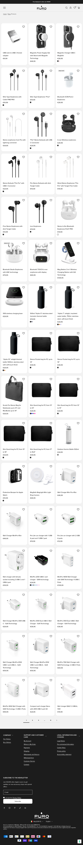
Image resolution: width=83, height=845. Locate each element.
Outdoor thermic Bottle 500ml (68, 449)
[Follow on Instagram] (10, 808)
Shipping (26, 751)
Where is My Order (30, 744)
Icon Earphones (35, 226)
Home (5, 14)
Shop (9, 14)
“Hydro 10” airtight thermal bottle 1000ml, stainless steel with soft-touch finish (13, 362)
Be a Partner (7, 742)
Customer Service (29, 761)
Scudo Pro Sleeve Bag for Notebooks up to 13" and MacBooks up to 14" (12, 408)
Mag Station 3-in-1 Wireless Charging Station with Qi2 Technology (67, 272)
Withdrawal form (29, 758)
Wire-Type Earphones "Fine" (40, 97)
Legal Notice (61, 741)
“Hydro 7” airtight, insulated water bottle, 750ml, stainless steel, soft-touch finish (67, 316)
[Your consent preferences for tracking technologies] (79, 841)
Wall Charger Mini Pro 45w (66, 492)
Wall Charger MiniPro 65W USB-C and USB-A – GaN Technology (12, 665)
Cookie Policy (61, 748)
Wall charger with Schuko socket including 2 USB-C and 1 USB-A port (14, 579)
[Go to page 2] (57, 720)
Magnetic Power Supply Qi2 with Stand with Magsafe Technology (40, 55)
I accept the (13, 798)
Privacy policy (61, 751)
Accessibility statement (64, 754)
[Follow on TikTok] (20, 808)
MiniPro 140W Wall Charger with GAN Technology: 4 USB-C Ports (68, 579)
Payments (27, 748)
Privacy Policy (17, 798)
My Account (27, 741)
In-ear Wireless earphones (66, 140)
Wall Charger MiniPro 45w (12, 536)
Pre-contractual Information (65, 744)
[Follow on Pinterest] (15, 808)
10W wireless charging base (13, 313)
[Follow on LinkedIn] (25, 808)
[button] (23, 27)
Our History (7, 739)
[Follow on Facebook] (4, 808)
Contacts (26, 764)
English (48, 821)
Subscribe (18, 801)
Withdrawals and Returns (31, 754)
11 (50, 720)
